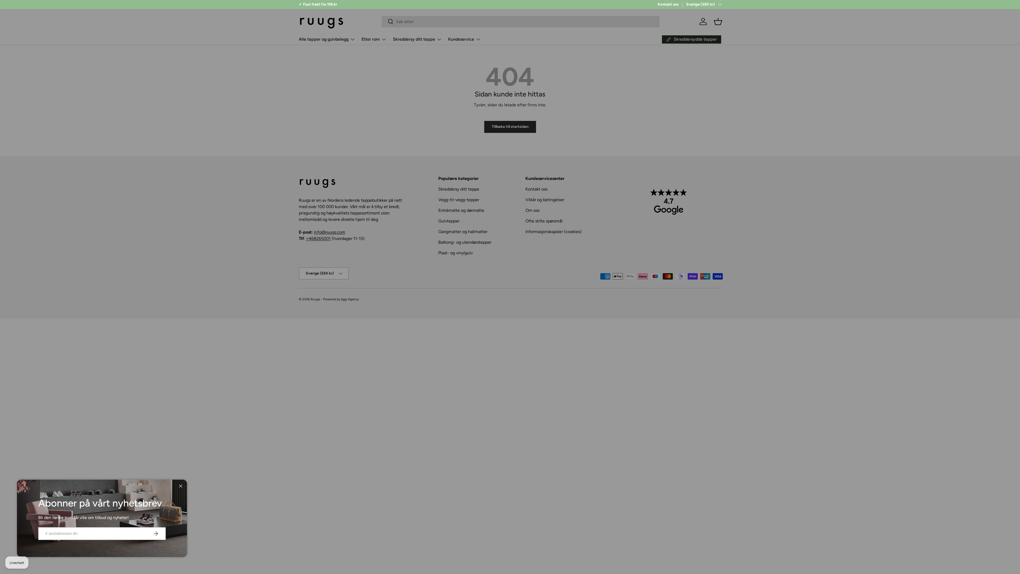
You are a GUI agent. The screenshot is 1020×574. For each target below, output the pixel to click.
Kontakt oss (668, 4)
